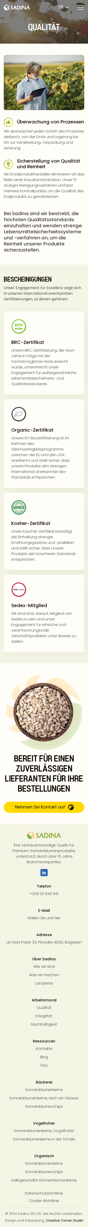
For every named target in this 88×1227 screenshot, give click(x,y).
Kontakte (44, 1049)
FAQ (44, 1066)
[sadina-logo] (44, 835)
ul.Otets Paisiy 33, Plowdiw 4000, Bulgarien (44, 942)
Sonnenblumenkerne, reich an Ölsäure (44, 1098)
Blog (44, 1057)
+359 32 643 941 (44, 894)
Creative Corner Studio (64, 1221)
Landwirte (44, 984)
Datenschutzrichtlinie (44, 1194)
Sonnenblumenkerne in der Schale (44, 1139)
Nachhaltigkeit (44, 1025)
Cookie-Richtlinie (44, 1201)
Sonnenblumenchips (44, 1107)
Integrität (44, 1016)
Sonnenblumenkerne (44, 1090)
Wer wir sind (44, 967)
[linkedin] (44, 872)
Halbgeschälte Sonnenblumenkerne (44, 1180)
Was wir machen (44, 975)
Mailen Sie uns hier (44, 918)
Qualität (44, 1008)
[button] (79, 7)
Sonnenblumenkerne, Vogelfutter (44, 1131)
